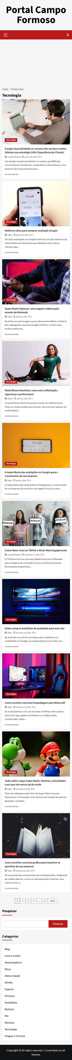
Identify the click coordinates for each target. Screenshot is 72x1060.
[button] (5, 34)
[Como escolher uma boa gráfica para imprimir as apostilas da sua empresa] (36, 835)
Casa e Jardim (12, 955)
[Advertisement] (36, 61)
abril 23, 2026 (21, 316)
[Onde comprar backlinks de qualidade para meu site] (36, 601)
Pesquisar (9, 911)
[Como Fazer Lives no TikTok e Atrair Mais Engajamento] (36, 523)
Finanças (10, 995)
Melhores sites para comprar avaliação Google (31, 230)
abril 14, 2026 (22, 398)
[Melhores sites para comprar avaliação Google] (36, 203)
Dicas (8, 969)
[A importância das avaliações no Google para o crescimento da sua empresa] (36, 445)
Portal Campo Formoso (36, 15)
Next (52, 901)
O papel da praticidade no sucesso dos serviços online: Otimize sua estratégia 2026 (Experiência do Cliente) (36, 150)
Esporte (9, 989)
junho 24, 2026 (22, 235)
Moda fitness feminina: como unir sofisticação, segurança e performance (31, 392)
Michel (10, 398)
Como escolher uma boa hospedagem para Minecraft (35, 703)
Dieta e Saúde (12, 975)
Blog (7, 949)
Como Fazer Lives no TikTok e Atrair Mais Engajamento (36, 550)
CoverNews (51, 1050)
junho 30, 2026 (31, 157)
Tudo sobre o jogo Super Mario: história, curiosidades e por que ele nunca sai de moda (35, 782)
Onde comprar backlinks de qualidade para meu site (34, 628)
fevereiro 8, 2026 (23, 870)
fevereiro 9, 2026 (23, 789)
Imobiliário (11, 1002)
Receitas (9, 1022)
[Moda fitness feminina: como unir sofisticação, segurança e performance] (36, 363)
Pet (7, 1015)
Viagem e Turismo (15, 1035)
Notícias (9, 1009)
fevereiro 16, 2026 (23, 632)
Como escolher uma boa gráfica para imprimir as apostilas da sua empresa (32, 864)
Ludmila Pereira (14, 157)
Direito (9, 982)
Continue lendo (11, 174)
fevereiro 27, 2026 (32, 554)
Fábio (9, 235)
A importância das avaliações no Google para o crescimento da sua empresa (31, 474)
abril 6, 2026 (21, 480)
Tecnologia (11, 140)
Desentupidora (13, 962)
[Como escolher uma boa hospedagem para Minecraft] (36, 675)
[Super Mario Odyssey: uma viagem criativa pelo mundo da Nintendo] (36, 281)
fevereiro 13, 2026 (23, 707)
